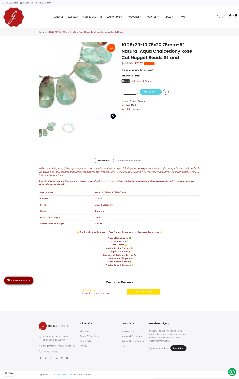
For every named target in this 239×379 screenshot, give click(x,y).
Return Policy (86, 341)
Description (104, 160)
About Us (58, 16)
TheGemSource (137, 101)
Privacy (83, 345)
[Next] (113, 81)
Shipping (126, 70)
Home (41, 32)
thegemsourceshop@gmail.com (37, 3)
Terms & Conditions (89, 336)
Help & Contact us (130, 331)
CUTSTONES (153, 16)
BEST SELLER (73, 16)
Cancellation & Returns (133, 341)
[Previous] (43, 81)
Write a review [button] (143, 291)
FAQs (182, 16)
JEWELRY (169, 16)
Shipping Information (132, 336)
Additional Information (129, 160)
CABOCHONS (134, 16)
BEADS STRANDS (114, 16)
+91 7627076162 (11, 3)
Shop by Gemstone (92, 16)
